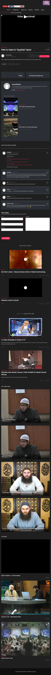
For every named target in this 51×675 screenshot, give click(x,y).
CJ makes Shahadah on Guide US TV (13, 340)
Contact (30, 9)
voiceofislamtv (16, 84)
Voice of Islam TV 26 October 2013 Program (28, 127)
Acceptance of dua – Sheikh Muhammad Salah (11, 616)
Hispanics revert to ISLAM (10, 300)
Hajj (3, 527)
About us (23, 9)
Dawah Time (3, 298)
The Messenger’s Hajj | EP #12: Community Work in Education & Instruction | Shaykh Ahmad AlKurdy (23, 528)
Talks (20, 125)
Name (12, 216)
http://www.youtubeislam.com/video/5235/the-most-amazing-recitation (19, 165)
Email (12, 222)
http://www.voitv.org (20, 90)
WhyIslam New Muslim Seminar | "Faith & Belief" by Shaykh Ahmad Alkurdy (23, 373)
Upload (37, 9)
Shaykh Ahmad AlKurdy (14, 370)
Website (2, 227)
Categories (16, 9)
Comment (38, 216)
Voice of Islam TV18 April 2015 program (27, 107)
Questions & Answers (5, 615)
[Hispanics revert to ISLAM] (25, 287)
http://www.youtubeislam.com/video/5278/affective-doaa (17, 162)
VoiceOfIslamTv (22, 105)
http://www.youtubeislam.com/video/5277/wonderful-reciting (18, 159)
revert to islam (11, 64)
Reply (47, 152)
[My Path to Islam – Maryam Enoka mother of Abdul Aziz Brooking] (25, 259)
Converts (3, 338)
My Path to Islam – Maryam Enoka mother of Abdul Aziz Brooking (23, 272)
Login (42, 9)
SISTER (18, 64)
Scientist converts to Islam (7, 658)
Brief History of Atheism (7, 456)
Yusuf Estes (24, 338)
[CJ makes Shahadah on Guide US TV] (25, 327)
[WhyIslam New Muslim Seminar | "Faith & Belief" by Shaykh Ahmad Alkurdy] (25, 359)
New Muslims (7, 12)
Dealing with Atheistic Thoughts (9, 419)
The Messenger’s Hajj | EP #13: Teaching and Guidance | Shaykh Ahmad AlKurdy (19, 492)
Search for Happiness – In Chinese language (10, 575)
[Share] (37, 56)
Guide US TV (9, 338)
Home (8, 9)
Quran (2, 270)
